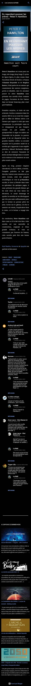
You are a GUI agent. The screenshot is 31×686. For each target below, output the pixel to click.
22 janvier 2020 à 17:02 (19, 436)
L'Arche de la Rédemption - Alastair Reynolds (14, 633)
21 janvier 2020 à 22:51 (14, 398)
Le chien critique (13, 397)
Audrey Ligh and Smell (15, 325)
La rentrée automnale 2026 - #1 (10, 572)
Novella (14, 259)
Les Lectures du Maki (11, 3)
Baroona (10, 356)
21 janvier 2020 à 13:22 (14, 327)
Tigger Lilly (12, 464)
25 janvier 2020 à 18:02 (22, 464)
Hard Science (6, 259)
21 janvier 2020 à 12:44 (18, 302)
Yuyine (10, 302)
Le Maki (15, 289)
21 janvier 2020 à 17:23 (19, 312)
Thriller (5, 264)
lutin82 (10, 279)
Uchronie (11, 264)
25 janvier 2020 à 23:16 (19, 478)
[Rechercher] (29, 3)
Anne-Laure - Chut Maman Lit (17, 420)
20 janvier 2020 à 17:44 (19, 290)
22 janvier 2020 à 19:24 (19, 450)
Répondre (11, 298)
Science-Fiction (18, 262)
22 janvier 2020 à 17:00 (14, 421)
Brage (10, 257)
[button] (3, 22)
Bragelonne (17, 257)
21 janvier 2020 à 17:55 (19, 356)
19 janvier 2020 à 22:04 (19, 279)
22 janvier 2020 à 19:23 (19, 379)
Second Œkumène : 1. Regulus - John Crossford (14, 542)
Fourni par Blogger (16, 683)
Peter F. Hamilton (7, 262)
